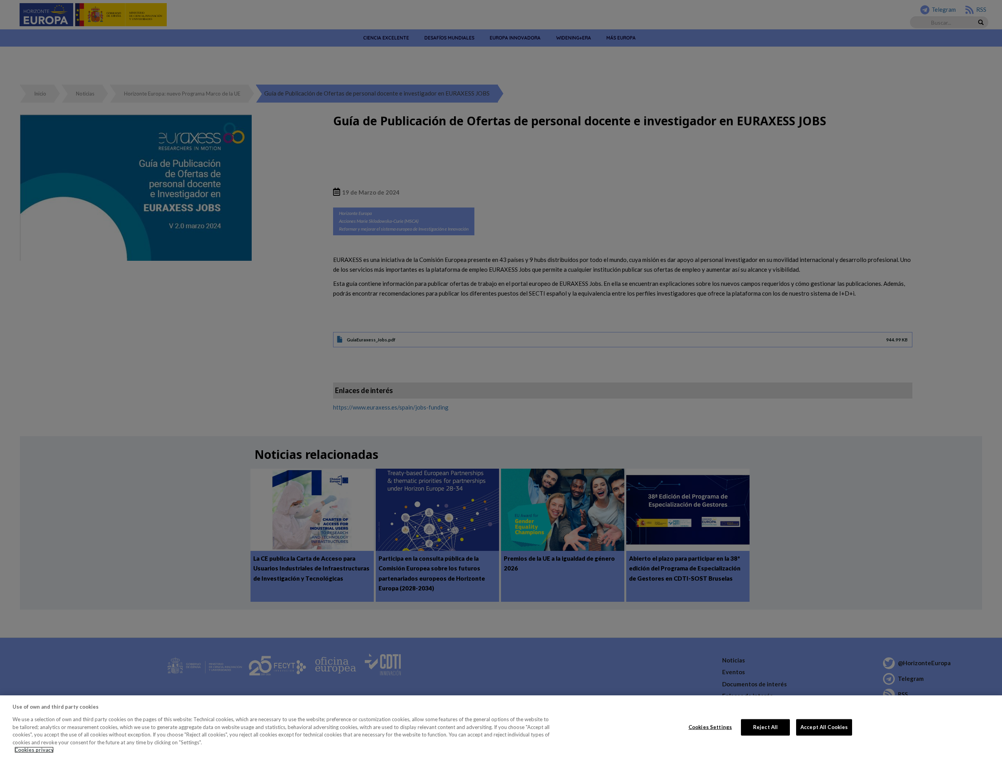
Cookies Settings (710, 727)
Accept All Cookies (824, 727)
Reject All (765, 727)
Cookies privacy (34, 750)
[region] (501, 726)
